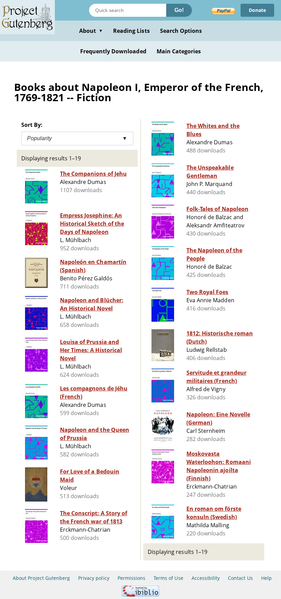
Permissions (131, 578)
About (91, 31)
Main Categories (179, 51)
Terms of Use (168, 578)
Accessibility (206, 578)
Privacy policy (93, 578)
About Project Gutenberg (41, 578)
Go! (179, 10)
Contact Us (240, 578)
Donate (257, 10)
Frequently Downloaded (113, 51)
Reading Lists (131, 31)
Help (266, 578)
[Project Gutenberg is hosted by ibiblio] (140, 594)
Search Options (181, 31)
